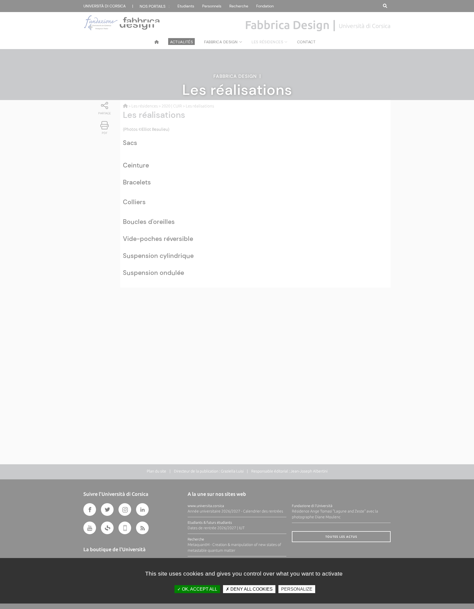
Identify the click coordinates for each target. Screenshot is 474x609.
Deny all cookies (251, 589)
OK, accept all (199, 589)
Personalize (296, 589)
